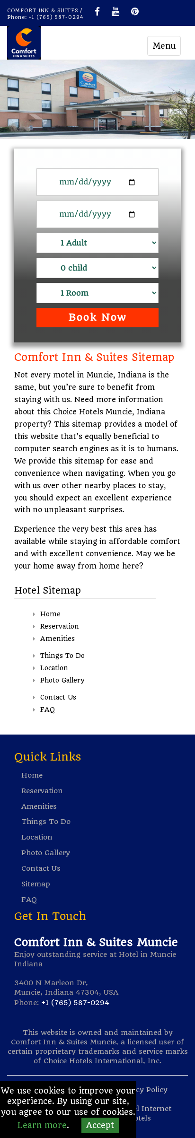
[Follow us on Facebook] (97, 11)
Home (50, 614)
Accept (100, 1125)
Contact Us (58, 697)
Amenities (57, 638)
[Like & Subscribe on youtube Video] (115, 11)
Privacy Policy (143, 1089)
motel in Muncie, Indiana (99, 375)
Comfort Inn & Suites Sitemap (94, 357)
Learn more (42, 1125)
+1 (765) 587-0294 (56, 17)
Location (54, 668)
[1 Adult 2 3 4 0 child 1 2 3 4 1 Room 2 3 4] (97, 245)
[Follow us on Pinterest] (135, 11)
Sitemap (35, 884)
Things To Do (62, 655)
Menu (164, 46)
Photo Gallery (62, 680)
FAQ (47, 709)
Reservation (59, 626)
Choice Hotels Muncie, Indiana (109, 412)
